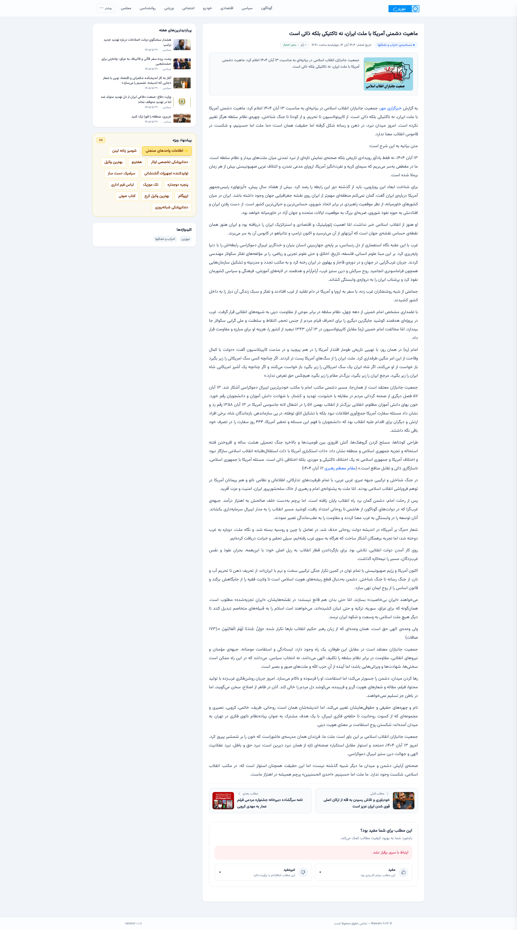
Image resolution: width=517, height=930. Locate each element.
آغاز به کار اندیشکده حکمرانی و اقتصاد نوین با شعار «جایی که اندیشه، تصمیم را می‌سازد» (137, 80)
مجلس (126, 8)
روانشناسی (148, 8)
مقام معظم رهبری (340, 468)
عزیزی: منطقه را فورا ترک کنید (151, 116)
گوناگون (266, 8)
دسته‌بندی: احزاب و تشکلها (395, 45)
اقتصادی (227, 8)
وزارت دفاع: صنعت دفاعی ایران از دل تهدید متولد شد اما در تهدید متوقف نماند (136, 100)
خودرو (207, 8)
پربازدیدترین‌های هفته (175, 30)
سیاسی (247, 8)
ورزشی (169, 8)
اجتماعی (188, 8)
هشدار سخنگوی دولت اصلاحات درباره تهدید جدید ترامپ (137, 42)
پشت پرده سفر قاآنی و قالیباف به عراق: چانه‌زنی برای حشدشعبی (136, 62)
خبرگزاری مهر (391, 108)
